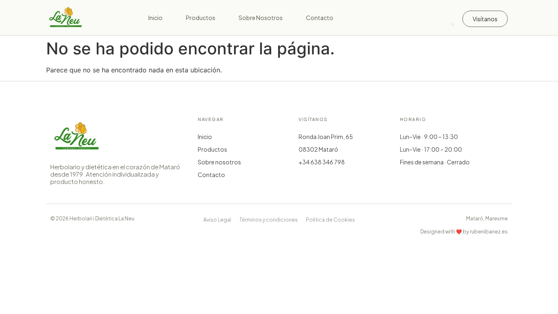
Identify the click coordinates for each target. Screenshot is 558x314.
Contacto (319, 17)
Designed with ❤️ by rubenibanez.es (464, 232)
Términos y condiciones (268, 220)
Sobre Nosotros (261, 17)
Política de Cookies (330, 220)
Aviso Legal (217, 220)
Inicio (155, 17)
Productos (200, 17)
